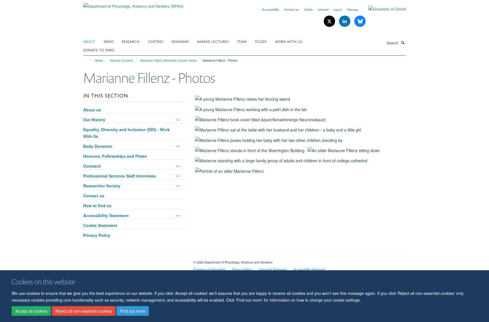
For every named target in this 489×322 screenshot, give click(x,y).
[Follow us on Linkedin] (345, 21)
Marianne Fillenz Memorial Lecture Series (168, 60)
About (89, 41)
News (108, 41)
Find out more (132, 311)
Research (131, 41)
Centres (155, 41)
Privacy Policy (96, 235)
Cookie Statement (100, 225)
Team (242, 41)
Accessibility (270, 9)
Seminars (180, 41)
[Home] (88, 60)
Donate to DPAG (99, 49)
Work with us (288, 41)
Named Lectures (213, 41)
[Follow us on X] (330, 21)
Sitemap (352, 9)
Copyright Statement (273, 269)
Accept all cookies (31, 311)
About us (92, 110)
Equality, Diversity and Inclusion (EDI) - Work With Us (126, 133)
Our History (94, 119)
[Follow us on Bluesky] (360, 21)
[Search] (403, 42)
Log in (338, 9)
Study (261, 41)
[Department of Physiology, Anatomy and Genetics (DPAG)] (133, 4)
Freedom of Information (210, 269)
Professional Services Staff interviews (119, 176)
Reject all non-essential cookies (83, 311)
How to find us (97, 205)
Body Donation (97, 146)
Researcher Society (102, 186)
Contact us (291, 9)
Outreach (92, 166)
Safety (308, 9)
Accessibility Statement (106, 215)
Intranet (323, 9)
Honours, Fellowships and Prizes (115, 156)
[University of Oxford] (383, 9)
